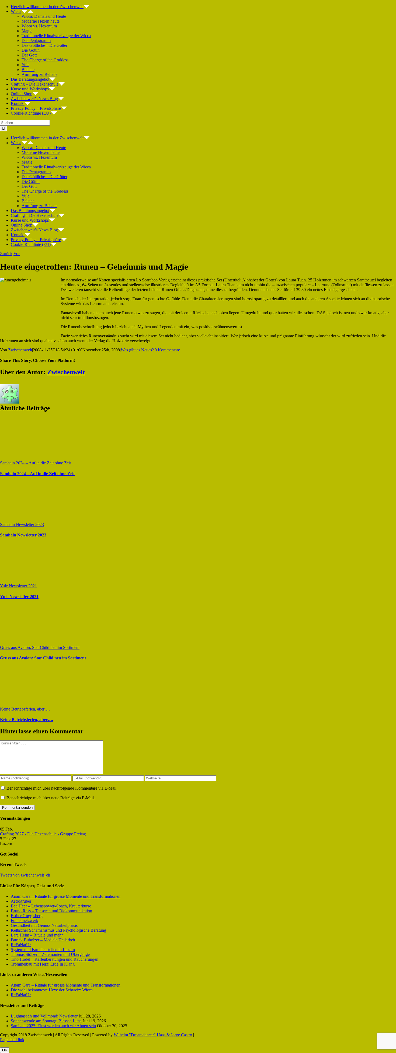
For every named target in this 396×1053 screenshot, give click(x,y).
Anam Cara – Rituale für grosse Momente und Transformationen (65, 896)
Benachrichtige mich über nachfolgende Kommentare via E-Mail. (61, 788)
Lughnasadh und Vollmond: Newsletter (44, 1016)
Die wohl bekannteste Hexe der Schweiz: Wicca (52, 990)
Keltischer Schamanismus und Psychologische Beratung (58, 930)
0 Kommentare (167, 350)
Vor (16, 253)
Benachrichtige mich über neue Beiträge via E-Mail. (50, 798)
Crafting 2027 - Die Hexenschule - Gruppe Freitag (43, 834)
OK (4, 1050)
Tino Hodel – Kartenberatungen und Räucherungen (54, 959)
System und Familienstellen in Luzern (43, 949)
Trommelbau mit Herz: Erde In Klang (43, 964)
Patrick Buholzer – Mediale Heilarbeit (43, 940)
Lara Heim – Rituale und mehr (37, 935)
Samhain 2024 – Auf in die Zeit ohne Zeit (35, 463)
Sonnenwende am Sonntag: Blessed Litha (46, 1021)
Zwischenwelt (20, 350)
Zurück (6, 253)
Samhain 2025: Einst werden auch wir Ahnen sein (53, 1025)
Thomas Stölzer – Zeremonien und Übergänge (50, 954)
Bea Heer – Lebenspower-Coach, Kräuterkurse (51, 906)
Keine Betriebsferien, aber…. (25, 709)
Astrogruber (21, 901)
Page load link (12, 1039)
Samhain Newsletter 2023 (22, 524)
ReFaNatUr (21, 944)
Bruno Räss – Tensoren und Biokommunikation (51, 911)
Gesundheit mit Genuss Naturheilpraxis (44, 925)
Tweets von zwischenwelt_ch (25, 875)
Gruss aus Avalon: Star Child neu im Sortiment (39, 647)
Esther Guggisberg (27, 915)
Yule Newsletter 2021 (18, 586)
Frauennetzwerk (24, 920)
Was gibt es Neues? (137, 350)
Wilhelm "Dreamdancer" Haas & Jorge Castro (153, 1035)
